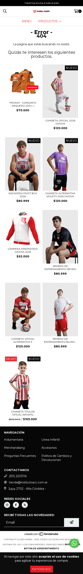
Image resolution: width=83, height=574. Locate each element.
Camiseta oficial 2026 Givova (60, 122)
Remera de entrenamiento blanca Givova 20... (60, 340)
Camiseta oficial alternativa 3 (22, 340)
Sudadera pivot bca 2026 (22, 195)
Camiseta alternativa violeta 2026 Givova (60, 195)
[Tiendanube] (41, 535)
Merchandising (14, 448)
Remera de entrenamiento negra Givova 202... (60, 268)
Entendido (41, 569)
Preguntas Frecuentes (20, 456)
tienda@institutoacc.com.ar (28, 482)
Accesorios (49, 448)
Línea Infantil (51, 439)
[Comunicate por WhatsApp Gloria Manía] (74, 543)
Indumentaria (13, 439)
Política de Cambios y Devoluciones (57, 458)
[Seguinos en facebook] (16, 505)
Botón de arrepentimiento (41, 548)
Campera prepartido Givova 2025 (23, 250)
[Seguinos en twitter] (25, 505)
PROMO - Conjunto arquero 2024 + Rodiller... (22, 104)
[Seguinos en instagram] (7, 505)
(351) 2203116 (18, 476)
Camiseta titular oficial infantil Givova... (23, 413)
